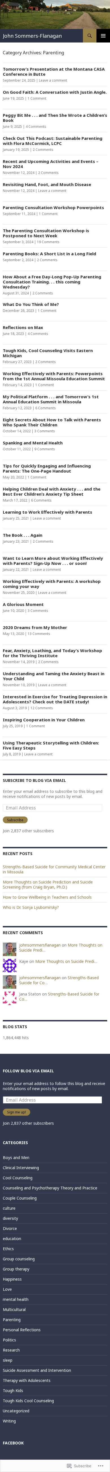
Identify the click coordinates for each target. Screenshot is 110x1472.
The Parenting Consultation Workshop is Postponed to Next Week (46, 233)
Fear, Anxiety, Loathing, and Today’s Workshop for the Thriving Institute (52, 653)
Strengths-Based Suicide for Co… (59, 996)
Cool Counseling (17, 1177)
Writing (9, 1421)
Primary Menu (103, 35)
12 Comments (41, 708)
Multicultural (14, 1309)
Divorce (10, 1228)
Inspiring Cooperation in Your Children (44, 719)
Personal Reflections (22, 1329)
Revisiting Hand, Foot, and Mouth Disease (47, 184)
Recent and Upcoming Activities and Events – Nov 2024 (50, 163)
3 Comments (44, 431)
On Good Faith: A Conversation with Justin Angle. (55, 92)
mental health (15, 1299)
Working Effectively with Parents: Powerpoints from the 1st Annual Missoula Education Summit (54, 376)
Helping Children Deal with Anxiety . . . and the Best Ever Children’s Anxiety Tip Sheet (51, 491)
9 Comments (44, 449)
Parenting (12, 1319)
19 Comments (48, 242)
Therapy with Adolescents (26, 1380)
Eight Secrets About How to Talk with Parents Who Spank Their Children (52, 422)
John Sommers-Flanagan (32, 35)
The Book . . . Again (22, 535)
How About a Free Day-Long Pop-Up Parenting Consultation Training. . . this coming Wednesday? (52, 282)
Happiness (12, 1279)
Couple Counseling (20, 1198)
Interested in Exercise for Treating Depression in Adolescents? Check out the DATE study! (55, 699)
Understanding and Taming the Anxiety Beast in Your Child (53, 676)
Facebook (13, 1443)
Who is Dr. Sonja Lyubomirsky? (31, 907)
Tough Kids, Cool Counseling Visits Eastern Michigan (48, 353)
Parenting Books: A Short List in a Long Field (49, 253)
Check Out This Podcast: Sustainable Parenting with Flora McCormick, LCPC (52, 140)
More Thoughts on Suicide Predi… (66, 961)
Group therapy (16, 1269)
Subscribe (15, 820)
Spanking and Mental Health (33, 443)
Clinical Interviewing (21, 1167)
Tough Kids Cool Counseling (28, 1400)
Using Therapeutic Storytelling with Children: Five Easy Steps (51, 745)
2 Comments (43, 149)
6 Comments (45, 408)
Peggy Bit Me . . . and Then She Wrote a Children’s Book (55, 117)
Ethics (8, 1248)
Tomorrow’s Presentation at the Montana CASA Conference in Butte (54, 71)
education (12, 1238)
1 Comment (37, 98)
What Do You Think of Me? (31, 304)
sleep (7, 1360)
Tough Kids (13, 1390)
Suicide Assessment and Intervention (37, 1370)
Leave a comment (53, 80)
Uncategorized (16, 1410)
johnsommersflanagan (40, 945)
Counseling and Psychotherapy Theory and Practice (50, 1188)
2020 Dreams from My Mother (35, 627)
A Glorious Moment (23, 604)
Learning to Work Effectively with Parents (47, 512)
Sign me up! (16, 1112)
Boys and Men (16, 1157)
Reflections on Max (23, 327)
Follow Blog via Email (28, 1070)
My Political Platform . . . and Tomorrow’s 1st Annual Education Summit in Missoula (51, 399)
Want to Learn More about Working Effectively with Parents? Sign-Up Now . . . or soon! (53, 560)
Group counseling (19, 1258)
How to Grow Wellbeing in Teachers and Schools (47, 897)
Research (11, 1350)
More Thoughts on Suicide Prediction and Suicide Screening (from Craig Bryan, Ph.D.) (48, 884)
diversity (10, 1218)
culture (9, 1208)
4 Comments (36, 126)
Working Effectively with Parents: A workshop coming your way (52, 583)
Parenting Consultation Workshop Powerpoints (53, 207)
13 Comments (39, 633)
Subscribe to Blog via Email (34, 780)
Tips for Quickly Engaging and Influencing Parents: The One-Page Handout (47, 468)
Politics (9, 1340)
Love (7, 1289)
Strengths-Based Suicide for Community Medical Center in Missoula (54, 869)
